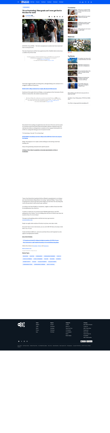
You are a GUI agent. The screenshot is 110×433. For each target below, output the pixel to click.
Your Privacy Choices (26, 345)
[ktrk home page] (21, 324)
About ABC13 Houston (88, 324)
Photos (37, 330)
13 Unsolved (68, 330)
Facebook (35, 246)
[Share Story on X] (52, 17)
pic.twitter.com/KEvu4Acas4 (54, 100)
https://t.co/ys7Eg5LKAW (45, 59)
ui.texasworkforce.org (27, 220)
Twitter (39, 246)
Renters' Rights (68, 335)
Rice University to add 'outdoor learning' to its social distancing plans (41, 242)
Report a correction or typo (26, 248)
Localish (67, 324)
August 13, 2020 (51, 60)
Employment (86, 330)
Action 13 (67, 326)
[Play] (79, 44)
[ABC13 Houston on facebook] (19, 341)
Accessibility (86, 335)
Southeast (49, 2)
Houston (37, 2)
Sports (67, 333)
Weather (37, 324)
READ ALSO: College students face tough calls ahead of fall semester (39, 88)
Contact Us (86, 326)
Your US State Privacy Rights (42, 345)
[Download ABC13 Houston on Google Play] (89, 341)
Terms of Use (50, 345)
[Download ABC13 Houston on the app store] (83, 341)
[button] (18, 2)
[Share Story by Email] (60, 17)
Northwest (55, 2)
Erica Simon (28, 15)
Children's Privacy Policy (33, 345)
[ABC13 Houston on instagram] (24, 341)
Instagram (46, 246)
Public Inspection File (62, 345)
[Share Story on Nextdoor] (57, 17)
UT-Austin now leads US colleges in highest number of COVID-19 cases (41, 240)
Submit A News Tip (87, 333)
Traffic (37, 326)
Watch (37, 328)
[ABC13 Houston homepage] (24, 2)
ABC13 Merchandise (88, 337)
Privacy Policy (20, 345)
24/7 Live (32, 2)
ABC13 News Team (87, 328)
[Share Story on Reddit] (55, 17)
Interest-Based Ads (56, 345)
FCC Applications (69, 345)
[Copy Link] (62, 17)
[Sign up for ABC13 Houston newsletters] (27, 341)
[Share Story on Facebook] (49, 17)
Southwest (43, 2)
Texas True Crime (69, 328)
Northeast (61, 2)
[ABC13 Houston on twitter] (21, 341)
